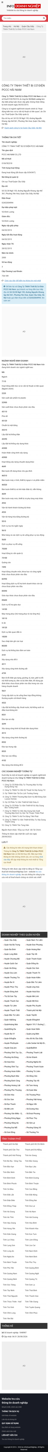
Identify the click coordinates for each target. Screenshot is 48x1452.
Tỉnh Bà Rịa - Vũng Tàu (12, 1161)
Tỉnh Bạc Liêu (30, 1167)
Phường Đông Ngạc (12, 1118)
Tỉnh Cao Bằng (31, 1189)
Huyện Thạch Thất (11, 1010)
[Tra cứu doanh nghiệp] (24, 7)
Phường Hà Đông (11, 1057)
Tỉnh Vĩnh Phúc (31, 1313)
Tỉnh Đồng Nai (31, 1200)
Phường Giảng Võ (33, 1127)
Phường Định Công (11, 1081)
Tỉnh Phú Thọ (30, 1262)
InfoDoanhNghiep (30, 1447)
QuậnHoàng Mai (10, 1024)
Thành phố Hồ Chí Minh (35, 1144)
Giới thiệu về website (9, 1415)
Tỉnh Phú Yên (8, 1268)
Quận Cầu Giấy (10, 940)
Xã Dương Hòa (32, 1109)
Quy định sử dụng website (11, 1427)
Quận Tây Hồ (31, 954)
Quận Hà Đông (9, 968)
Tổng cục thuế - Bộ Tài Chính (29, 830)
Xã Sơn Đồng (9, 1132)
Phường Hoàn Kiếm (11, 1071)
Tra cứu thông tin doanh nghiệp (13, 1439)
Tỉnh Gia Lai (30, 1206)
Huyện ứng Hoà (32, 987)
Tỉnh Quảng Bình (32, 1268)
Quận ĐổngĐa (9, 1038)
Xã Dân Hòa (8, 1095)
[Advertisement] (24, 57)
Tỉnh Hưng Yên (9, 1228)
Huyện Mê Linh (32, 996)
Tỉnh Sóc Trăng (9, 1285)
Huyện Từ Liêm (10, 1006)
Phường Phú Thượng (12, 1090)
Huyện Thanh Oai (11, 1001)
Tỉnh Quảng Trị (31, 1279)
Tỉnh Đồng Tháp (9, 1206)
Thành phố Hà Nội (33, 1010)
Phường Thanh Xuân (34, 1067)
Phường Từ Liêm (32, 1071)
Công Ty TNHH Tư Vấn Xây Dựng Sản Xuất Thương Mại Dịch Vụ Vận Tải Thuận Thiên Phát (24, 812)
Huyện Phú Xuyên (33, 1006)
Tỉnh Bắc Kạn (8, 1167)
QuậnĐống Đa (9, 1029)
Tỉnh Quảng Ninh (10, 1279)
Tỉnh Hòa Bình (31, 1223)
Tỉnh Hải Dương (31, 1217)
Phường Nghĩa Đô (33, 1062)
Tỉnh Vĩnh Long (9, 1313)
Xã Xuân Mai (31, 1090)
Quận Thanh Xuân (33, 959)
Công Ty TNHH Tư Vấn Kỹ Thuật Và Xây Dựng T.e (25, 790)
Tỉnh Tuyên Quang (32, 1307)
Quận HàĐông (9, 1020)
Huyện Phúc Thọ (10, 987)
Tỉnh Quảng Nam (10, 1273)
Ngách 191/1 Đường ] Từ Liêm (35, 1024)
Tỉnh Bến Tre (30, 1172)
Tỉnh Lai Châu (8, 1240)
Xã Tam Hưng (31, 1085)
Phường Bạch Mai (11, 1076)
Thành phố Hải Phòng (12, 1155)
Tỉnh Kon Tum (31, 1234)
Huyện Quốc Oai (10, 963)
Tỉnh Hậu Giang (9, 1223)
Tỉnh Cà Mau (8, 1189)
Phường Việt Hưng (33, 1099)
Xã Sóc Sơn (8, 1099)
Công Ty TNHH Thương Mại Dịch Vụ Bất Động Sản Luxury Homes (25, 798)
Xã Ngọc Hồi (31, 1104)
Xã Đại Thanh (9, 1104)
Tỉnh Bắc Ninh (9, 1172)
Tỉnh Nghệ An (8, 1257)
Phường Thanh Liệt (33, 1052)
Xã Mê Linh (8, 1109)
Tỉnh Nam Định (31, 1251)
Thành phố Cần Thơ (11, 1150)
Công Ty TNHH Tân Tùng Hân (17, 825)
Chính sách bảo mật (9, 1431)
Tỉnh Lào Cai (30, 1245)
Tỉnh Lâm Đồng (31, 1240)
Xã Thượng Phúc (32, 1095)
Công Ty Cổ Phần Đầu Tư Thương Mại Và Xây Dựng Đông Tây (23, 786)
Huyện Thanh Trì (32, 973)
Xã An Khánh (31, 1057)
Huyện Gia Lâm (10, 973)
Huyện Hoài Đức (32, 992)
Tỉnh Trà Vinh (8, 1307)
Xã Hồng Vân (31, 1076)
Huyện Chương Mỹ (11, 959)
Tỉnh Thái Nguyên (10, 1296)
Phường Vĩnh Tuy (11, 1067)
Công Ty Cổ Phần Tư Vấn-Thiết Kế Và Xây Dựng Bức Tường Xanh (24, 806)
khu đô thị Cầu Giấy (34, 1038)
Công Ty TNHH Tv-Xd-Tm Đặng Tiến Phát (21, 816)
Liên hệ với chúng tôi (9, 1419)
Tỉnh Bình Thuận (32, 1183)
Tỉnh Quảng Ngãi (32, 1273)
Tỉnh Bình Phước (10, 1183)
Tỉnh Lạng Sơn (9, 1245)
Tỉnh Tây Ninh (8, 1290)
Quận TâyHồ (31, 1015)
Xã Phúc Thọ (31, 1118)
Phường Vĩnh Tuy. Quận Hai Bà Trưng (13, 1052)
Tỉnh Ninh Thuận (10, 1262)
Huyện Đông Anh (10, 992)
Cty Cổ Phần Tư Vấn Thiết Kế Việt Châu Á (21, 802)
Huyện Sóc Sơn (32, 968)
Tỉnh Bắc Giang (31, 1161)
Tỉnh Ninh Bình (31, 1257)
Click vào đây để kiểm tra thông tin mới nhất (23, 281)
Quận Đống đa (31, 963)
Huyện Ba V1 (9, 1034)
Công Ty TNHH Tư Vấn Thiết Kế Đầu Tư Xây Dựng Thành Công (25, 821)
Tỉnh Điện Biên (9, 1200)
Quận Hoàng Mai (32, 949)
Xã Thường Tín (32, 1132)
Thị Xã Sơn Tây (10, 996)
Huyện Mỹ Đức (32, 1001)
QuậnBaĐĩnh (31, 1048)
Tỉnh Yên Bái (8, 1318)
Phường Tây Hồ (32, 1081)
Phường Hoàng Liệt (11, 1085)
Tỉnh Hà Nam (30, 1212)
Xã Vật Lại (30, 1123)
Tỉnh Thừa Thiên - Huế (12, 1302)
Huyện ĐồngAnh (32, 1020)
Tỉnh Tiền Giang (31, 1302)
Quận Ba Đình (9, 949)
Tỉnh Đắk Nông (31, 1195)
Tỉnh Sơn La (30, 1285)
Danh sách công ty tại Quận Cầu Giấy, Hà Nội (23, 128)
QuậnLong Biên (32, 1034)
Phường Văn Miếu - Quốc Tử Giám (13, 1113)
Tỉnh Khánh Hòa (31, 1228)
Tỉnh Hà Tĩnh (8, 1217)
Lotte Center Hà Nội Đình (35, 1043)
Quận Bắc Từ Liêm (33, 982)
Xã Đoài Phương (32, 1113)
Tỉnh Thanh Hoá (31, 1296)
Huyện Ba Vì (8, 982)
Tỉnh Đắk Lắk (8, 1195)
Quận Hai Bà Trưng (11, 945)
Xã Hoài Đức (9, 1062)
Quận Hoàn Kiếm (32, 977)
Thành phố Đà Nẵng (33, 1150)
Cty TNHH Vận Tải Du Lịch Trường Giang (21, 793)
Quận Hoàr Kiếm (32, 1029)
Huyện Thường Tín (11, 977)
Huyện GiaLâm (10, 1048)
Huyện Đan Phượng (34, 945)
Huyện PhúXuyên (10, 1043)
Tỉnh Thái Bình (31, 1290)
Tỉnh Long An (8, 1251)
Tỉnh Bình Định (9, 1178)
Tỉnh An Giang (31, 1155)
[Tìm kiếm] (44, 18)
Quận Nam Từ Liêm (34, 940)
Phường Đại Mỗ (10, 1127)
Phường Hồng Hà (11, 1123)
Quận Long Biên (10, 954)
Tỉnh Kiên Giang (9, 1234)
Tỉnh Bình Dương (32, 1178)
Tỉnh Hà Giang (9, 1212)
